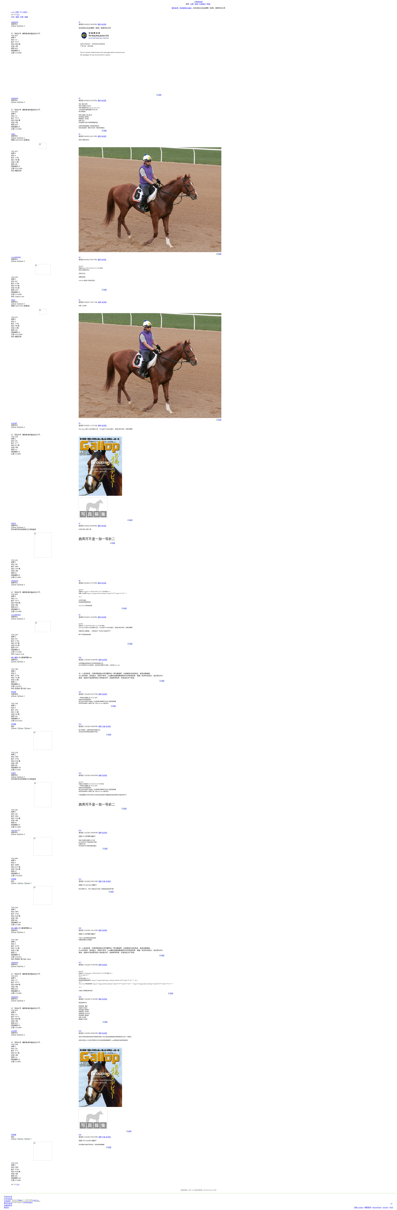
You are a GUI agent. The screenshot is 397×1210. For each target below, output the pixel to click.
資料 (99, 24)
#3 (79, 134)
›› (19, 14)
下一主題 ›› (24, 12)
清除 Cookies (358, 1207)
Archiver (385, 1207)
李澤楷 (13, 724)
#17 (80, 962)
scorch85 (14, 423)
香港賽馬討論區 (185, 8)
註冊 (192, 4)
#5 (79, 300)
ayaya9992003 (16, 257)
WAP (391, 1207)
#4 (79, 257)
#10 (80, 657)
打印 (12, 17)
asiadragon (14, 22)
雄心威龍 (14, 657)
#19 (80, 1031)
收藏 (26, 17)
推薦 (17, 17)
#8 (79, 581)
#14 (80, 830)
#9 (79, 615)
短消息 (103, 24)
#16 (80, 928)
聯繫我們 (368, 1207)
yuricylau (14, 830)
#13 (80, 773)
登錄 (196, 4)
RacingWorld (376, 1207)
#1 (79, 22)
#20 (80, 1134)
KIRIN (13, 523)
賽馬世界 (175, 8)
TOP (391, 1203)
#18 (80, 997)
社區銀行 (202, 4)
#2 (79, 98)
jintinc (13, 134)
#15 (80, 879)
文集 (103, 726)
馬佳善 (13, 692)
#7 (79, 523)
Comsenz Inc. (35, 1200)
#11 (80, 692)
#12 (80, 724)
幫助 (208, 4)
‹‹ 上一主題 (15, 12)
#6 (79, 423)
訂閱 (21, 17)
